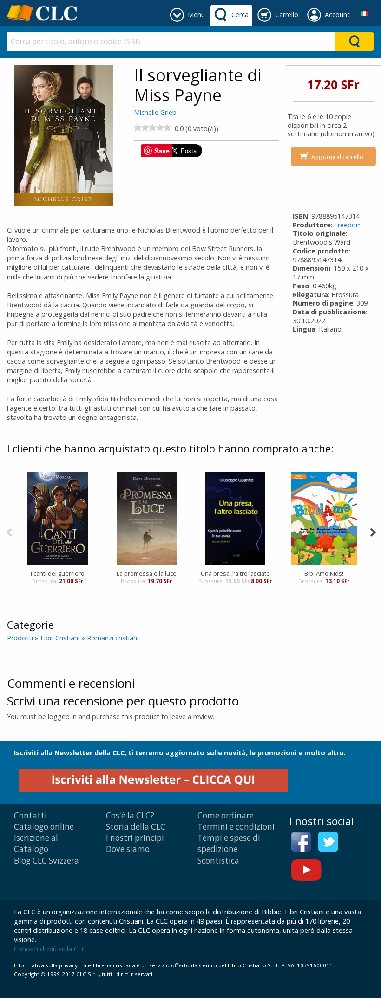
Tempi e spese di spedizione (228, 843)
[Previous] (9, 531)
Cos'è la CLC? (130, 815)
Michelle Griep (155, 112)
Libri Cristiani (59, 637)
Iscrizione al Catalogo (36, 843)
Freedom (348, 224)
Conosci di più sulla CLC (50, 949)
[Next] (372, 531)
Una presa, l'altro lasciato (235, 573)
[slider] (152, 127)
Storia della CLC (135, 826)
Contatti (30, 815)
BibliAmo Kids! (323, 573)
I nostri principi (135, 837)
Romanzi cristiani (112, 637)
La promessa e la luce (147, 573)
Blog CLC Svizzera (46, 860)
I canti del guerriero (58, 573)
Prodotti (20, 637)
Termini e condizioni (236, 826)
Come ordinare (225, 815)
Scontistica (218, 860)
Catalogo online (44, 826)
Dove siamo (128, 849)
